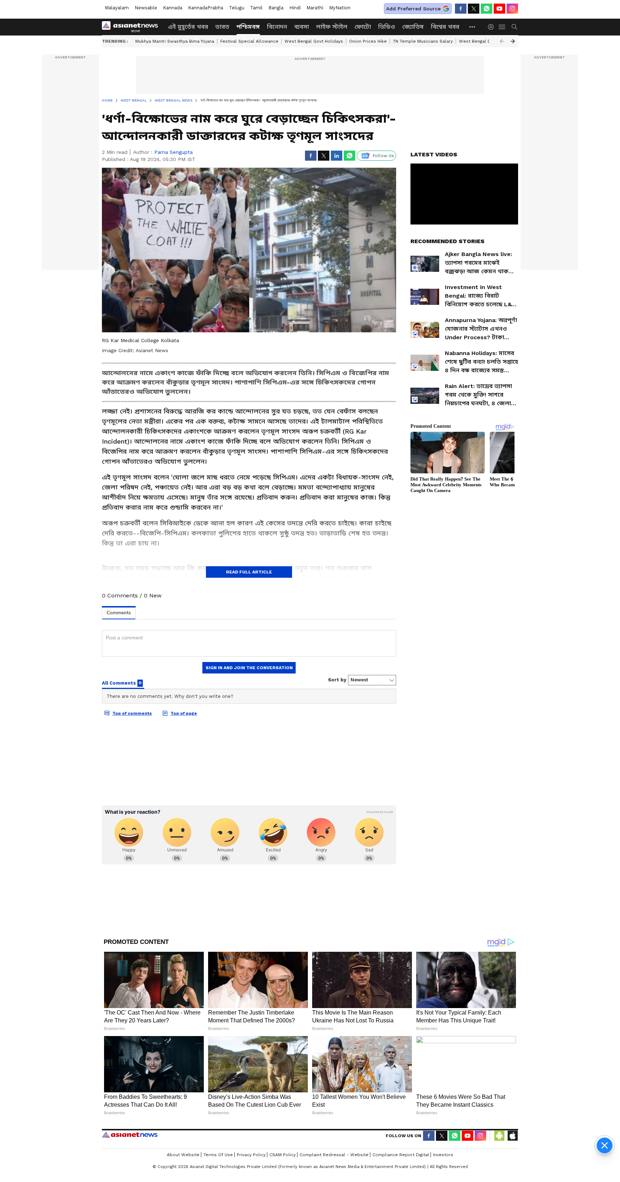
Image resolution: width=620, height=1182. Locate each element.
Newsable (146, 7)
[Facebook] (460, 9)
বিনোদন (277, 26)
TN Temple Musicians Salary (423, 41)
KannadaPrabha (205, 7)
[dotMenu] (472, 26)
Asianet (130, 1134)
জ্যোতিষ (413, 26)
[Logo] (132, 27)
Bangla (275, 7)
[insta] (512, 9)
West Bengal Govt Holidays (314, 41)
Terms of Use (218, 1154)
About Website (183, 1154)
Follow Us (383, 155)
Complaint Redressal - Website (334, 1154)
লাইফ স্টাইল (331, 26)
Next (512, 41)
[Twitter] (473, 9)
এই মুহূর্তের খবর (188, 26)
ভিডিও (386, 26)
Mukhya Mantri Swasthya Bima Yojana (174, 41)
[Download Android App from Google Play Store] (499, 1136)
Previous (502, 41)
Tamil (256, 7)
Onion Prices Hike (368, 41)
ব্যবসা (301, 26)
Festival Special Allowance (249, 41)
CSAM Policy (282, 1154)
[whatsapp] (486, 9)
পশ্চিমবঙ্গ (248, 26)
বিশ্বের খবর (445, 26)
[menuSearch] (514, 27)
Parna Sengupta (173, 152)
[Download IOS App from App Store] (512, 1136)
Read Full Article (249, 572)
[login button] (492, 27)
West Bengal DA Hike (481, 41)
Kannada (172, 7)
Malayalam (117, 7)
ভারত (222, 26)
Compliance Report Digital (400, 1154)
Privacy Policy (251, 1154)
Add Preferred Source (413, 8)
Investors (443, 1154)
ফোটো (362, 26)
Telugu (236, 7)
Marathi (314, 7)
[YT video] (499, 9)
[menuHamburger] (502, 27)
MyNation (340, 7)
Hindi (295, 7)
